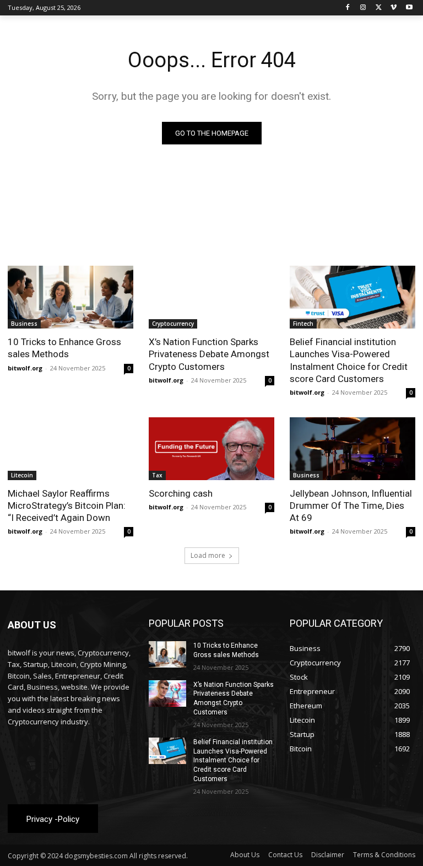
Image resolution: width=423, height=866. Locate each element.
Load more (208, 555)
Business (24, 323)
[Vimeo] (393, 8)
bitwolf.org (25, 368)
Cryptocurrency (173, 323)
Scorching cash (181, 493)
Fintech (303, 323)
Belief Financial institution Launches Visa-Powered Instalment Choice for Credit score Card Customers (349, 360)
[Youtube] (409, 8)
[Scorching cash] (211, 448)
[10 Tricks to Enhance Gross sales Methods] (70, 297)
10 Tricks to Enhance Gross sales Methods (64, 347)
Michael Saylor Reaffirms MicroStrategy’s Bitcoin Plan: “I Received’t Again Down (67, 505)
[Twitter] (378, 8)
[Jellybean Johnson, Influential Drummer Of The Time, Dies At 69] (352, 448)
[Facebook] (347, 8)
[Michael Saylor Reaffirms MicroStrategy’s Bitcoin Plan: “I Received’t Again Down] (70, 448)
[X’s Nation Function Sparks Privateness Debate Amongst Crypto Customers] (211, 297)
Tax (157, 475)
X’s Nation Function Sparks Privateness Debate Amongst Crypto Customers (209, 354)
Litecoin (22, 475)
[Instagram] (363, 8)
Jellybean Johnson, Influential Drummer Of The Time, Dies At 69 (351, 505)
